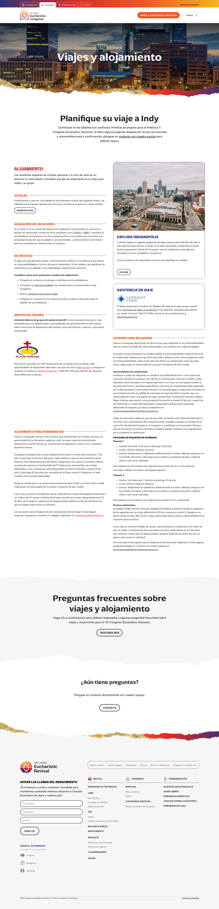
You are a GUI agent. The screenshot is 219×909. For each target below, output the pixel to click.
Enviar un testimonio (160, 765)
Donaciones (131, 765)
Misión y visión (97, 765)
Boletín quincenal (96, 806)
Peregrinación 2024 (174, 805)
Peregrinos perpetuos (176, 796)
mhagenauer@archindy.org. (89, 515)
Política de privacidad (190, 898)
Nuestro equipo (115, 765)
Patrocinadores (132, 791)
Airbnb (77, 232)
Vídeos (91, 816)
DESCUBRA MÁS (109, 632)
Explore (123, 272)
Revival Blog (93, 797)
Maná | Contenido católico (158, 15)
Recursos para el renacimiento (98, 829)
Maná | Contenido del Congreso (140, 806)
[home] (33, 15)
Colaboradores (97, 851)
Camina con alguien (97, 846)
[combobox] (191, 15)
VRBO (86, 232)
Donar (91, 858)
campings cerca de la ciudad (43, 293)
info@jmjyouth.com (47, 371)
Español (189, 15)
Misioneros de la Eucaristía (100, 842)
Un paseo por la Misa (97, 802)
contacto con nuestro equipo (137, 136)
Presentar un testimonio (102, 786)
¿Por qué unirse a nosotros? (180, 800)
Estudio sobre (103, 820)
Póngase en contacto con (185, 765)
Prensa (143, 765)
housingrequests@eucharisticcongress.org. (136, 411)
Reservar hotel (25, 210)
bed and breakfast (44, 285)
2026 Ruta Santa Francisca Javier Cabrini (178, 789)
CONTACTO (110, 708)
